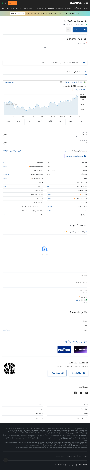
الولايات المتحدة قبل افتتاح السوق (35, 8)
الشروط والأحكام (83, 456)
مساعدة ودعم (39, 413)
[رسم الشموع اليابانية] (85, 82)
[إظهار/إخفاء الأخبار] (61, 82)
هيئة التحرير (39, 418)
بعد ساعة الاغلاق (16, 8)
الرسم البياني (78, 71)
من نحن (41, 404)
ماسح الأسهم (78, 8)
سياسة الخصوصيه (71, 456)
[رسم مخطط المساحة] (81, 82)
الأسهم (86, 8)
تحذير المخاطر (60, 456)
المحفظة (86, 413)
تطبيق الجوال (84, 409)
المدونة (86, 404)
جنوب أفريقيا (6, 330)
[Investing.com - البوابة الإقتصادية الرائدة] (77, 3)
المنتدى (69, 71)
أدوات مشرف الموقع (82, 418)
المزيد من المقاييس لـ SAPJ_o (12, 151)
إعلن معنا (40, 409)
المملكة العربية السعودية (63, 8)
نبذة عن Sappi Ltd (78, 312)
